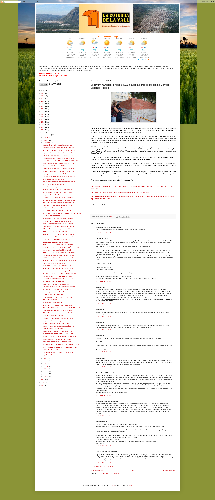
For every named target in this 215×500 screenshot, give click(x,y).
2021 (43, 106)
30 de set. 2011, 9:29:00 (103, 415)
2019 (43, 111)
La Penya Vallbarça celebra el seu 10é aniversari (57, 189)
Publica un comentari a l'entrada (103, 466)
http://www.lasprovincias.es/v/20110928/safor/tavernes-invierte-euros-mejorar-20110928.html (120, 192)
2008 (43, 385)
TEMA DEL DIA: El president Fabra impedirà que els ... (59, 268)
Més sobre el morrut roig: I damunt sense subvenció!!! (59, 150)
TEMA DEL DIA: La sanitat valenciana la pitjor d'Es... (58, 313)
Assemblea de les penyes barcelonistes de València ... (59, 187)
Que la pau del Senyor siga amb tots (54, 208)
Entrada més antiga (169, 470)
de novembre (47, 137)
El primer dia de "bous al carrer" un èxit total (56, 284)
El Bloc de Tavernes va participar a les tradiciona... (58, 229)
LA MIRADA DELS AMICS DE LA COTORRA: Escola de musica (62, 213)
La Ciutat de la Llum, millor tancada (53, 179)
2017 (43, 117)
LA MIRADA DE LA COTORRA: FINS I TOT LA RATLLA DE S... (61, 344)
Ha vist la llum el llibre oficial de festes (54, 294)
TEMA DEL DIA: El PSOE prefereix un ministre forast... (59, 300)
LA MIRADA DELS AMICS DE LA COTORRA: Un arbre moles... (61, 161)
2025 (43, 96)
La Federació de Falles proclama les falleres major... (58, 192)
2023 (43, 101)
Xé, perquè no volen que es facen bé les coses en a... (59, 174)
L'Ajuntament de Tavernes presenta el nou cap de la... (59, 255)
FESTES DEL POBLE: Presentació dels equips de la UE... (60, 245)
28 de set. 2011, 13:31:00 (103, 232)
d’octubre (46, 140)
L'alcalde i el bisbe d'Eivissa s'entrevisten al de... (57, 342)
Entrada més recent (97, 470)
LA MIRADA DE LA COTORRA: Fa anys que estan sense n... (61, 216)
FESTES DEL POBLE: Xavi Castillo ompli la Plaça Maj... (59, 252)
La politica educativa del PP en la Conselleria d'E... (58, 153)
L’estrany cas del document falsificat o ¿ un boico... (58, 310)
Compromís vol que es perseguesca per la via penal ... (59, 321)
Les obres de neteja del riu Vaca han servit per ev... (58, 145)
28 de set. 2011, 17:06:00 (103, 316)
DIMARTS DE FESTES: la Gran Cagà (54, 263)
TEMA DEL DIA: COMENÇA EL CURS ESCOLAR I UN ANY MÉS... (63, 308)
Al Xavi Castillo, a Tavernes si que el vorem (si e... (58, 331)
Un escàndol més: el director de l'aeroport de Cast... (58, 239)
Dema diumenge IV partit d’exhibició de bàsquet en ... (59, 226)
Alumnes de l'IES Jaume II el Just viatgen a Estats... (58, 266)
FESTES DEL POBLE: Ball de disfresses (55, 231)
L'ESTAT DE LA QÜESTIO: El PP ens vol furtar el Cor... (59, 334)
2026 (43, 93)
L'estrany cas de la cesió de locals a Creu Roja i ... (58, 297)
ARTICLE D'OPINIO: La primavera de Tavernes (57, 221)
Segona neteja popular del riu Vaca (53, 184)
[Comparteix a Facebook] (127, 217)
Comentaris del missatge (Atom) (109, 473)
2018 (43, 114)
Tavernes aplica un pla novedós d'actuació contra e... (59, 158)
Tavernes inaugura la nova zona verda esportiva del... (59, 147)
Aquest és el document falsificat (52, 302)
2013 (43, 127)
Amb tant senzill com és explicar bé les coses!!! (57, 250)
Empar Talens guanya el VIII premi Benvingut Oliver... (59, 163)
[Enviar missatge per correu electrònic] (116, 216)
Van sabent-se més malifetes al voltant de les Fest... (58, 197)
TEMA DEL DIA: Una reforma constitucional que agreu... (59, 203)
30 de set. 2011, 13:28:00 (103, 462)
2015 (43, 122)
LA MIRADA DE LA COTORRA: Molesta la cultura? (58, 279)
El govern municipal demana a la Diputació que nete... (59, 326)
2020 (43, 109)
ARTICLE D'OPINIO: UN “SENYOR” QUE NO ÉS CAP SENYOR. (62, 247)
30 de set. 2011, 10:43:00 (103, 445)
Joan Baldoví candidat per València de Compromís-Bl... (59, 182)
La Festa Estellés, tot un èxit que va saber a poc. (57, 289)
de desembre (47, 135)
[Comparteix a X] (124, 217)
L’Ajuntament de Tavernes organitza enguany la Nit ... (59, 352)
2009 (43, 382)
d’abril (45, 369)
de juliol (45, 361)
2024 (43, 98)
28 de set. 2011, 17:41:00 (103, 352)
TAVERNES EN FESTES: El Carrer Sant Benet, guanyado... (60, 273)
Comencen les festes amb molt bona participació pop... (59, 287)
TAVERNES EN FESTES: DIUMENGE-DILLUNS (57, 276)
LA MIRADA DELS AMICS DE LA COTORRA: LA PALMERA (60, 347)
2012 (43, 130)
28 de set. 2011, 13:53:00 (103, 281)
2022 (43, 104)
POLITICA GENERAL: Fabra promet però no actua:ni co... (60, 336)
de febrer (46, 374)
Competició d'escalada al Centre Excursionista (57, 195)
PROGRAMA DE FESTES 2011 (52, 349)
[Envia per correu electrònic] (120, 217)
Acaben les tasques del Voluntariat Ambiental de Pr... (58, 237)
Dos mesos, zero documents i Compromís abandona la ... (60, 169)
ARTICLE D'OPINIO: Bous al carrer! (53, 315)
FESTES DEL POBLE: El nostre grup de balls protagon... (60, 260)
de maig (45, 366)
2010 (43, 380)
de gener (46, 376)
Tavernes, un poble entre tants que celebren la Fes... (58, 318)
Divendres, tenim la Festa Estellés (53, 328)
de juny (45, 363)
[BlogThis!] (122, 217)
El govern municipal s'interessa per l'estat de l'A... (57, 323)
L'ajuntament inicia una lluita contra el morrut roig (57, 205)
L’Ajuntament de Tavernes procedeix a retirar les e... (58, 355)
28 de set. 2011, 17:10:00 (103, 329)
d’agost (45, 358)
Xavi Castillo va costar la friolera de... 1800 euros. (58, 210)
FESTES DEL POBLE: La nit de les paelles (55, 242)
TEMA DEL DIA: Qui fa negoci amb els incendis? (57, 305)
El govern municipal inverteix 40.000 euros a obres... (58, 166)
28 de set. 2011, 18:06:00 (103, 367)
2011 (43, 132)
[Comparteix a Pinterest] (129, 217)
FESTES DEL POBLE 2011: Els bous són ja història (58, 234)
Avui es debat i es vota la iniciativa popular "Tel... (57, 271)
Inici (133, 470)
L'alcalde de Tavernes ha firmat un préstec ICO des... (58, 155)
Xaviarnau (112, 485)
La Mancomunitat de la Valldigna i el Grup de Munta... (59, 200)
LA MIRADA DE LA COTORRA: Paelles (54, 281)
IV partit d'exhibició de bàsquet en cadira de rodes (58, 218)
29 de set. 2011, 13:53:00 (103, 395)
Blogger (131, 485)
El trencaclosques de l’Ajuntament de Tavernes (57, 339)
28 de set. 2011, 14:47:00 (103, 303)
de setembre (47, 143)
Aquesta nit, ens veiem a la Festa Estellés (55, 292)
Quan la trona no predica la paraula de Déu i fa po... (58, 224)
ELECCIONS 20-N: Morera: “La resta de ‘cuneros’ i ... (59, 258)
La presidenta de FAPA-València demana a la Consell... (59, 176)
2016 (43, 119)
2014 (43, 125)
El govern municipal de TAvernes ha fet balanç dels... (59, 171)
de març (45, 371)
